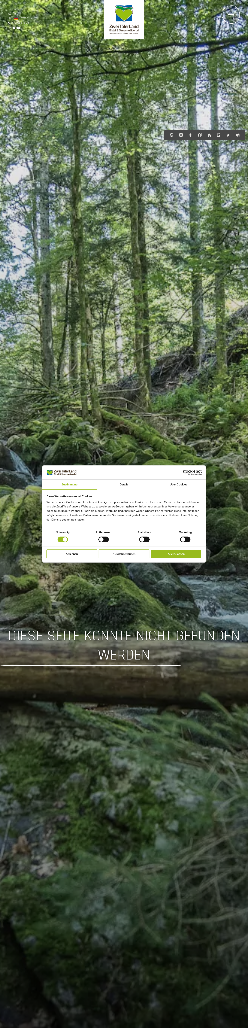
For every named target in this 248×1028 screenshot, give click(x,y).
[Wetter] (190, 135)
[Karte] (200, 135)
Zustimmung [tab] (70, 484)
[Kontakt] (181, 135)
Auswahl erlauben (124, 553)
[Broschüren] (237, 135)
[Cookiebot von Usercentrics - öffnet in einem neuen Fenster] (186, 472)
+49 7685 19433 (20, 23)
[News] (228, 135)
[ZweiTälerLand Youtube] (18, 28)
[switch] (103, 539)
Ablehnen (72, 553)
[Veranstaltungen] (219, 135)
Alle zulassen (176, 553)
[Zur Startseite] (124, 38)
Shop (16, 13)
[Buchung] (209, 135)
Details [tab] (124, 484)
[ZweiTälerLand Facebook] (14, 28)
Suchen (17, 9)
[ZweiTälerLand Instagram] (10, 28)
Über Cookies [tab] (178, 484)
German (23, 18)
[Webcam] (171, 135)
